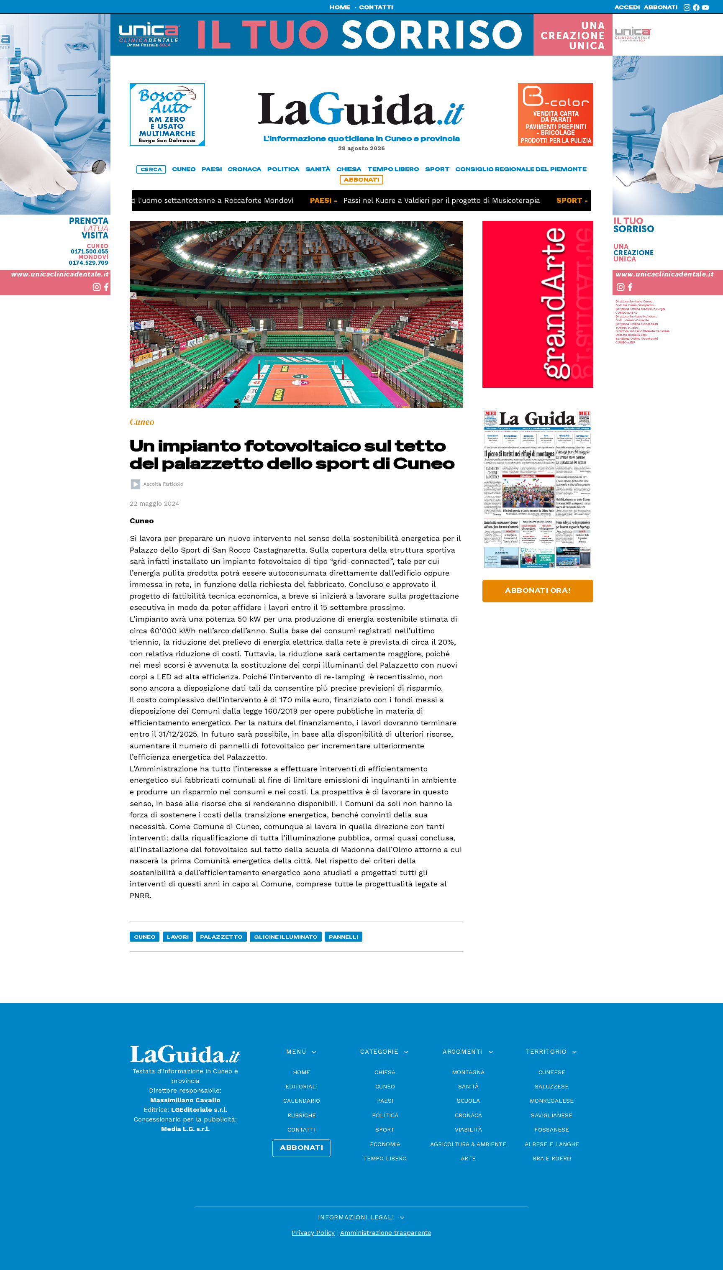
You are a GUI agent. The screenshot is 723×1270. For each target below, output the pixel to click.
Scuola (468, 1100)
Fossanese (551, 1129)
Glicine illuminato (286, 937)
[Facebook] (696, 7)
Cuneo (145, 937)
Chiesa (384, 1072)
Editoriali (301, 1086)
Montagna (468, 1072)
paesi (212, 169)
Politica (385, 1115)
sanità (318, 169)
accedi (627, 7)
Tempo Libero (385, 1158)
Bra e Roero (552, 1158)
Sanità (468, 1086)
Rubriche (301, 1115)
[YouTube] (705, 7)
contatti (376, 7)
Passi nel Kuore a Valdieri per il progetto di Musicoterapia (405, 200)
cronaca (245, 169)
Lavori (178, 937)
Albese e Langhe (552, 1144)
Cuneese (551, 1072)
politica (283, 169)
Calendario (301, 1100)
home (340, 7)
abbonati (660, 7)
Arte (468, 1158)
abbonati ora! (538, 590)
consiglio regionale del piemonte (521, 169)
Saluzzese (552, 1086)
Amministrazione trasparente (385, 1233)
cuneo (184, 169)
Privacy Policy (313, 1233)
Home (301, 1072)
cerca (151, 169)
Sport (385, 1129)
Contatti (301, 1129)
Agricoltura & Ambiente (468, 1144)
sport (437, 169)
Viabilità (468, 1129)
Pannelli (343, 937)
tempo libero (393, 169)
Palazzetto (221, 937)
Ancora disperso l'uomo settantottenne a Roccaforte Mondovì (143, 200)
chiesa (349, 169)
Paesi (385, 1100)
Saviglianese (551, 1115)
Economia (385, 1144)
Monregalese (552, 1100)
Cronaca (468, 1115)
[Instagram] (687, 7)
